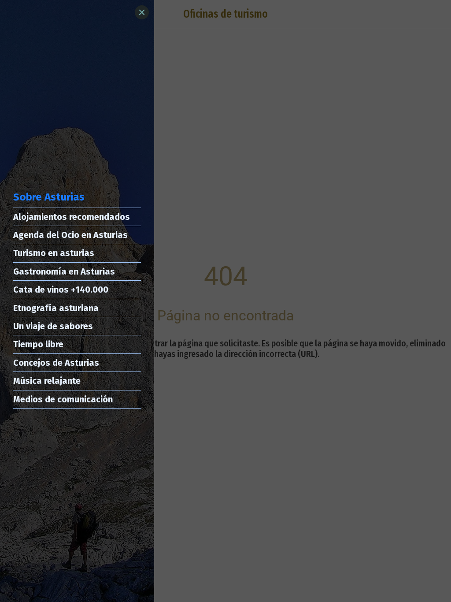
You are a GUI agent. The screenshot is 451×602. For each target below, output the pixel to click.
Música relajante (47, 380)
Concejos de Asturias (56, 362)
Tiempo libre (38, 344)
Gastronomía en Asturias (64, 271)
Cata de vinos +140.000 (60, 289)
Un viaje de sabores (53, 326)
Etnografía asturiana (56, 308)
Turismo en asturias (53, 253)
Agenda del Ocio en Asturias (70, 235)
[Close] (142, 12)
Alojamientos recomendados (71, 217)
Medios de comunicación (63, 399)
